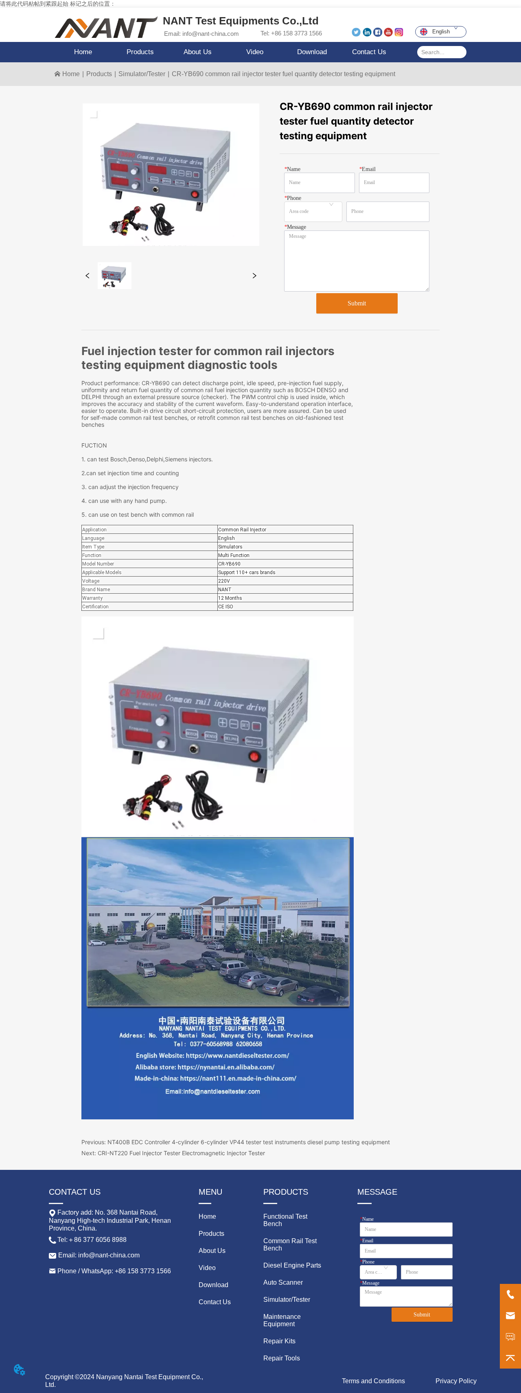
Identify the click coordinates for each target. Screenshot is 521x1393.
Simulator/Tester (141, 73)
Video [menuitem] (254, 52)
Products (99, 73)
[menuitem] (140, 52)
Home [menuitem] (83, 52)
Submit (357, 303)
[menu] (226, 52)
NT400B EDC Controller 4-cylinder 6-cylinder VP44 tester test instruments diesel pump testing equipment (248, 1142)
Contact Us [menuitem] (369, 52)
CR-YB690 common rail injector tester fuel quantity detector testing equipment (283, 73)
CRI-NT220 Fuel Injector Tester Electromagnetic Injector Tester (181, 1152)
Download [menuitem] (312, 52)
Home (71, 73)
